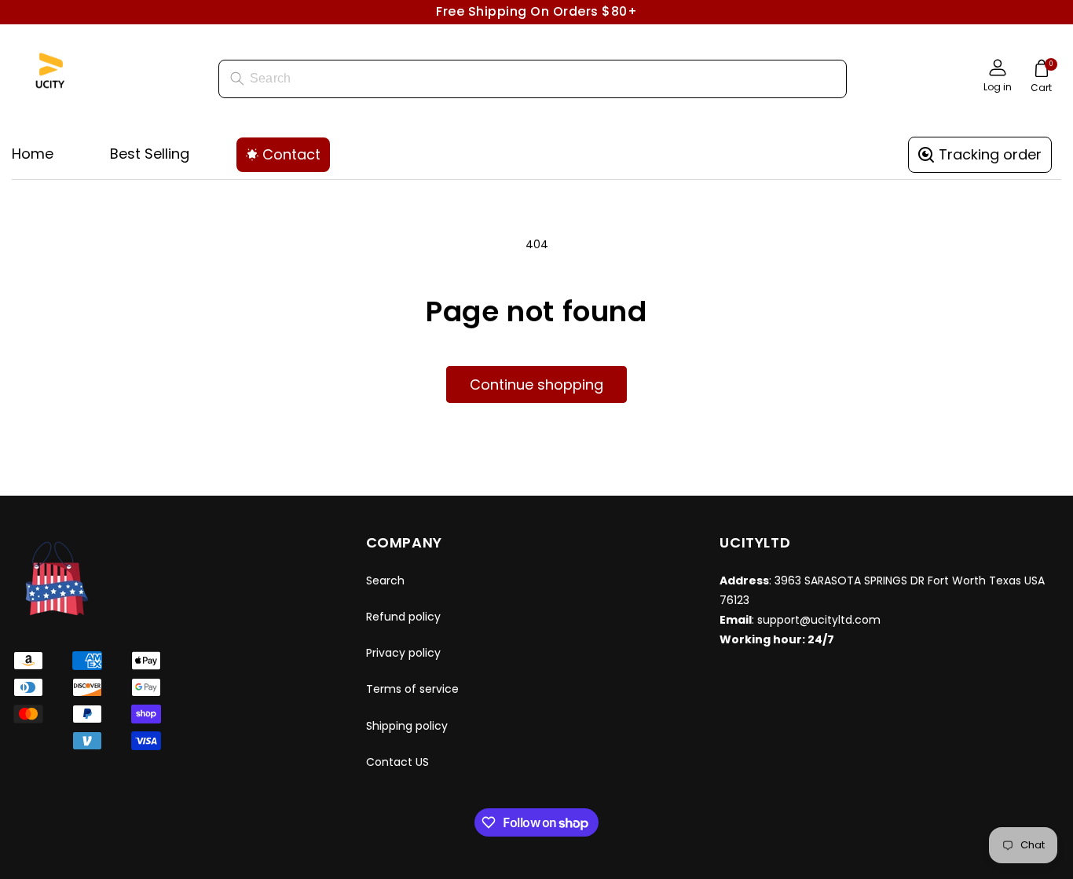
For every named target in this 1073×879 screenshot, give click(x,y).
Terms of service (412, 689)
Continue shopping (536, 384)
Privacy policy (403, 653)
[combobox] (532, 79)
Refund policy (403, 616)
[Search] (237, 78)
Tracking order (990, 154)
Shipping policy (407, 726)
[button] (1041, 78)
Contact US (397, 762)
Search (385, 580)
